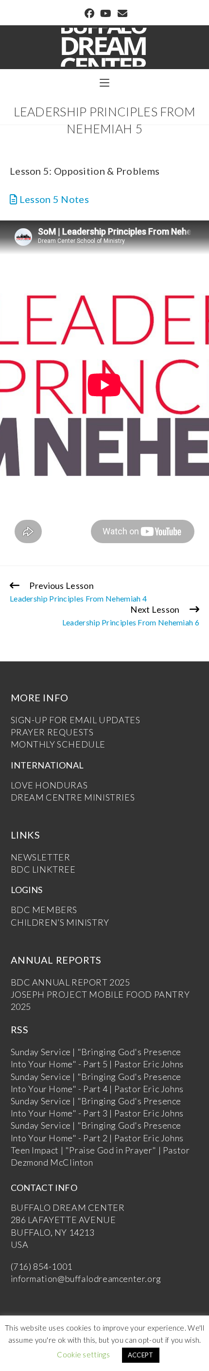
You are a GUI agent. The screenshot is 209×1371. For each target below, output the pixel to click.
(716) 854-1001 (41, 1266)
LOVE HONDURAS (49, 785)
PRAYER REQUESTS (52, 732)
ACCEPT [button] (141, 1355)
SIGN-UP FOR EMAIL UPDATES (75, 719)
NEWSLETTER (40, 857)
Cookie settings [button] (83, 1354)
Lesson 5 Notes (53, 199)
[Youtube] (105, 13)
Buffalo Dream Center (104, 42)
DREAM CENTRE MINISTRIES (73, 797)
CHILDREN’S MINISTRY (60, 922)
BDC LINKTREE (43, 869)
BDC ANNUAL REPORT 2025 (70, 982)
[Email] (121, 13)
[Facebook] (89, 13)
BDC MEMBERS (44, 909)
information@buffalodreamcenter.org (86, 1278)
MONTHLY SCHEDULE (58, 744)
